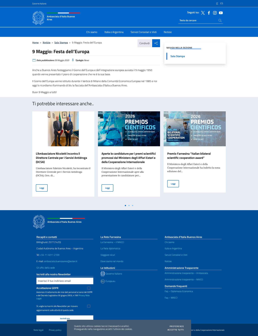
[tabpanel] (63, 157)
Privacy (82, 295)
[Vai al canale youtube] (220, 12)
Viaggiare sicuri (107, 255)
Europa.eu (110, 281)
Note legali (38, 330)
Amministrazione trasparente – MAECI (184, 279)
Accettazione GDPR (47, 288)
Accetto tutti (176, 330)
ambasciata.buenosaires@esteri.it (60, 261)
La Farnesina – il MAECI (112, 242)
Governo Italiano (39, 3)
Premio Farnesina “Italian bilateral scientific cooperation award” (189, 155)
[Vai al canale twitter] (202, 12)
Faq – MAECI (171, 297)
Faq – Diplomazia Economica (179, 291)
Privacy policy (55, 330)
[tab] (125, 205)
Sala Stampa (61, 42)
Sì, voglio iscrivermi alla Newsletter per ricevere (57, 306)
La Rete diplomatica (110, 248)
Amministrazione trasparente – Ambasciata (186, 273)
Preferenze (177, 326)
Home (35, 42)
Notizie (46, 42)
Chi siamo (169, 242)
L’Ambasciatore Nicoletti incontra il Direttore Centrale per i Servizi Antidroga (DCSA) (61, 157)
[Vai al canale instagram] (214, 12)
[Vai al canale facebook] (208, 12)
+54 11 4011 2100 (49, 255)
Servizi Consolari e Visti (176, 255)
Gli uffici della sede (45, 267)
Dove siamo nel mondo (111, 261)
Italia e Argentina (173, 248)
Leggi (43, 187)
